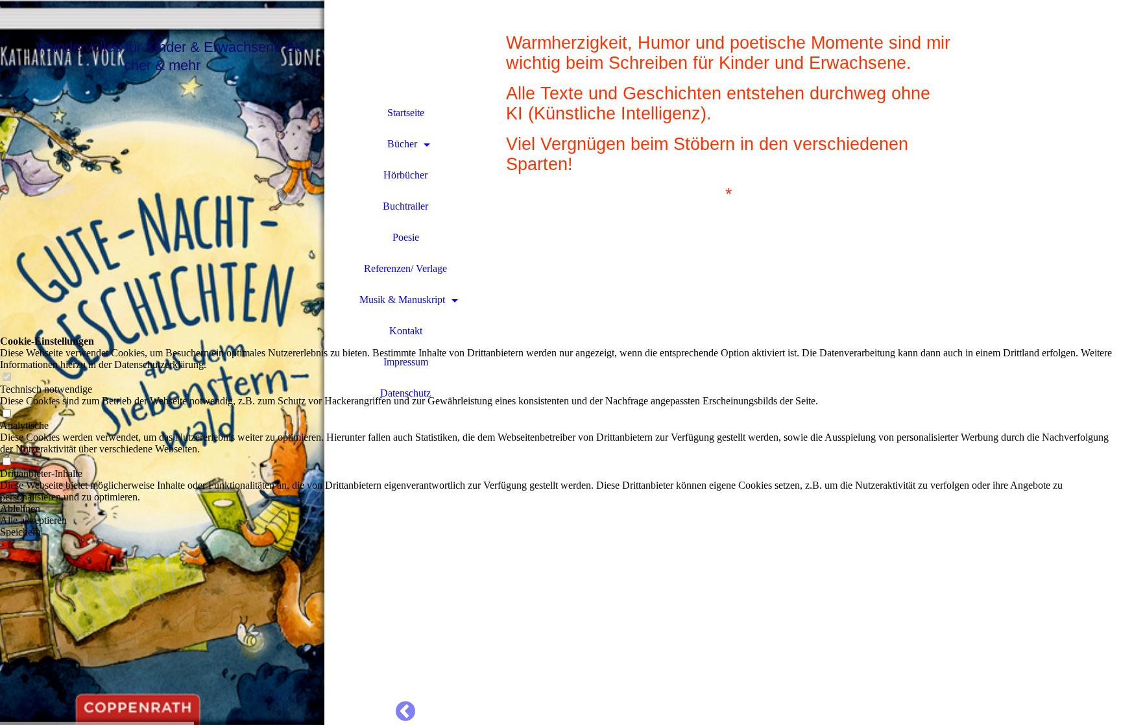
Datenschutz (405, 393)
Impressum (405, 361)
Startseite (405, 112)
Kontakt (405, 330)
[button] (560, 509)
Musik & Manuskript (402, 299)
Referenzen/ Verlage (405, 268)
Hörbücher (405, 174)
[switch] (6, 377)
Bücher (402, 143)
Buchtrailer (405, 206)
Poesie (405, 237)
